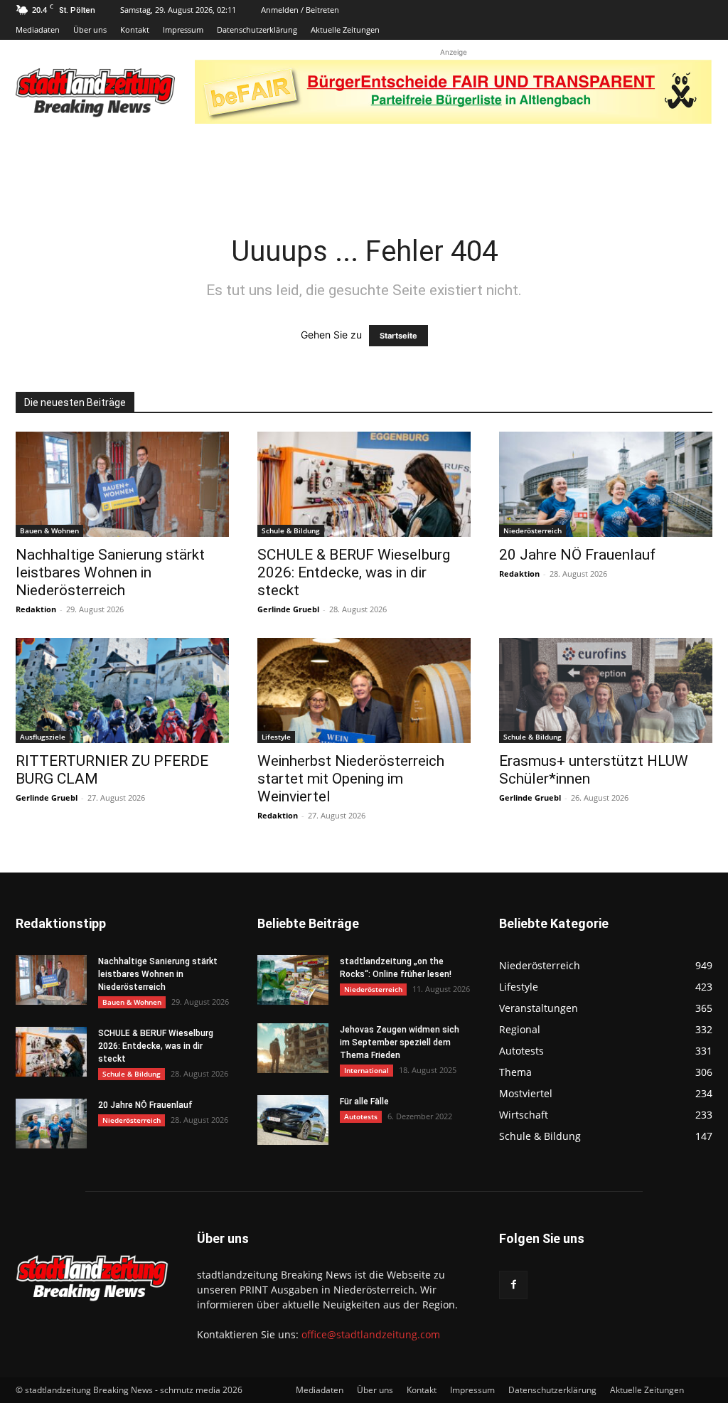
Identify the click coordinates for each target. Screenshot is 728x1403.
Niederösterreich (532, 530)
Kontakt (134, 29)
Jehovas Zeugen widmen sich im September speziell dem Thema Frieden (399, 1042)
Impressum (183, 29)
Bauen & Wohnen (49, 530)
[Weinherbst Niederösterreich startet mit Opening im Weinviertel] (364, 690)
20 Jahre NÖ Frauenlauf (577, 554)
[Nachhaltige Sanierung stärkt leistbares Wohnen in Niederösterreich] (122, 484)
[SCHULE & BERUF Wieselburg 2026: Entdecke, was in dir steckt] (364, 484)
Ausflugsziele (42, 737)
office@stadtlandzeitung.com (370, 1334)
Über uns (90, 29)
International (366, 1070)
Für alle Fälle (364, 1101)
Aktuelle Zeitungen (345, 29)
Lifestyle (276, 737)
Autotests (361, 1116)
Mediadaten (38, 29)
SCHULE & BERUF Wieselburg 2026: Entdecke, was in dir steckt (353, 572)
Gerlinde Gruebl (288, 609)
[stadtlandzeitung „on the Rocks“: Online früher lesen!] (292, 980)
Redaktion (36, 609)
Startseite (398, 336)
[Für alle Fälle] (292, 1120)
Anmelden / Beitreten (300, 9)
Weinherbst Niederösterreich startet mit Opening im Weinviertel (350, 778)
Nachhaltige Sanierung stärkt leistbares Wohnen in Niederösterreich (110, 572)
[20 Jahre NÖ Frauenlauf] (605, 484)
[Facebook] (513, 1285)
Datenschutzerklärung (257, 29)
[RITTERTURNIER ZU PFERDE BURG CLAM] (122, 690)
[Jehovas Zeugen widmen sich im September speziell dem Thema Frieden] (292, 1048)
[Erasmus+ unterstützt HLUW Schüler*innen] (605, 690)
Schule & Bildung (291, 530)
